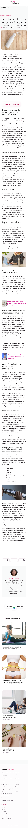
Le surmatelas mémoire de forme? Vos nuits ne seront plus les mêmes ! (16, 303)
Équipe (3, 809)
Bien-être (17, 789)
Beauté (16, 786)
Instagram (4, 778)
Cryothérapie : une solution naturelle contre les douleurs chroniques (16, 357)
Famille (16, 791)
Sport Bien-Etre (8, 15)
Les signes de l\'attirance (7, 800)
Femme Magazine (2, 15)
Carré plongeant (5, 795)
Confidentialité (5, 816)
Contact (3, 807)
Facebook (16, 778)
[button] (26, 7)
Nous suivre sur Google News (14, 606)
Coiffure (17, 784)
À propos (4, 811)
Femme (8, 769)
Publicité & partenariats (7, 818)
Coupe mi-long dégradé (7, 793)
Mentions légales (5, 814)
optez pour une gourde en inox (13, 121)
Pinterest (10, 778)
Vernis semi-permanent (7, 798)
